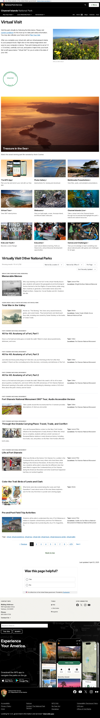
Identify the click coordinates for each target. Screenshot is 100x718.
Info (74, 14)
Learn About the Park (23, 14)
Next (78, 544)
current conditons (7, 33)
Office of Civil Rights (84, 709)
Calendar (92, 14)
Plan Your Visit (7, 14)
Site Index (55, 608)
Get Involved (39, 14)
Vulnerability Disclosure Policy (87, 703)
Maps (86, 14)
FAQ (53, 604)
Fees (97, 14)
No (30, 585)
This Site (6, 631)
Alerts (79, 14)
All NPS (17, 631)
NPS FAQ (55, 703)
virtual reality (71, 537)
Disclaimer (55, 709)
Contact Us (5, 618)
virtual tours (45, 537)
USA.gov (80, 706)
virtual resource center (58, 537)
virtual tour (28, 537)
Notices (29, 703)
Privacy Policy (6, 706)
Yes (30, 579)
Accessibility (5, 703)
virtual (9, 537)
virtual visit (36, 537)
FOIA (3, 709)
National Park (16, 10)
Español (55, 611)
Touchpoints (66, 592)
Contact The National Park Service (35, 707)
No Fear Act (56, 706)
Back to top (50, 553)
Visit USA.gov (48, 714)
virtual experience (18, 537)
